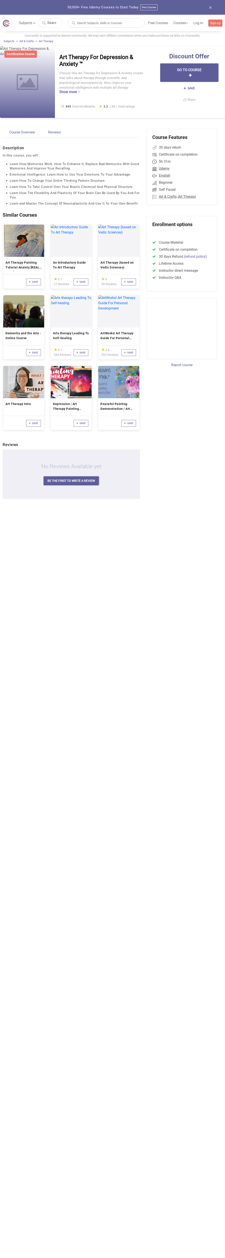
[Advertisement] (183, 328)
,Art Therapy (186, 196)
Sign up (215, 23)
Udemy (164, 168)
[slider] (55, 279)
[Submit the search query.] (44, 23)
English (164, 175)
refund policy (195, 256)
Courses (180, 23)
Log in (198, 23)
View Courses (149, 7)
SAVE (191, 88)
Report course (181, 365)
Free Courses (158, 23)
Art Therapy (46, 41)
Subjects (9, 41)
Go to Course (189, 70)
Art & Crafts (27, 41)
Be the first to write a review (71, 480)
